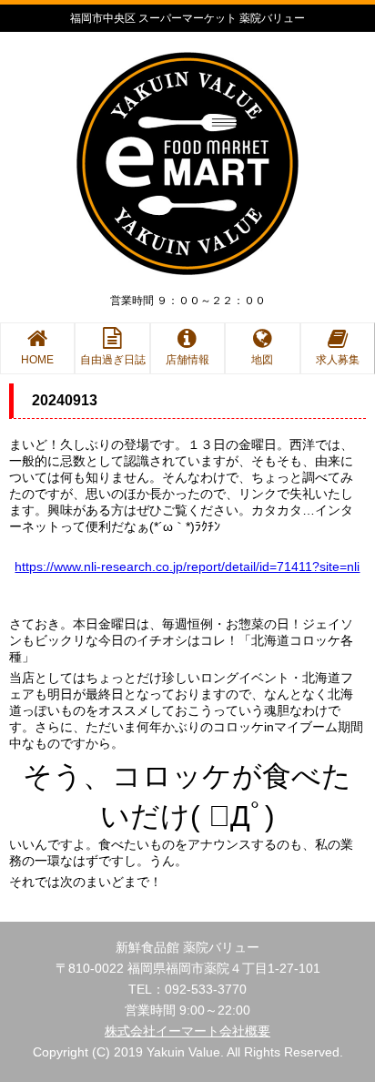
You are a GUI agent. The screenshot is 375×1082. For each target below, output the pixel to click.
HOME (37, 359)
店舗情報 (187, 359)
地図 (262, 359)
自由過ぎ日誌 (113, 359)
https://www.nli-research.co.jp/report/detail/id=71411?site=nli (187, 566)
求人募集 (338, 359)
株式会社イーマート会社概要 (187, 1031)
